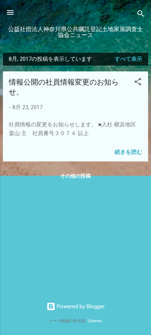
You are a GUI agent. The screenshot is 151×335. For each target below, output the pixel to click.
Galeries (95, 321)
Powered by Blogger (80, 306)
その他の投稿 (75, 176)
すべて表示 (128, 59)
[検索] (140, 15)
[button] (137, 83)
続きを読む (128, 152)
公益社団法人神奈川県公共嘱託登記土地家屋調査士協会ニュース (75, 32)
